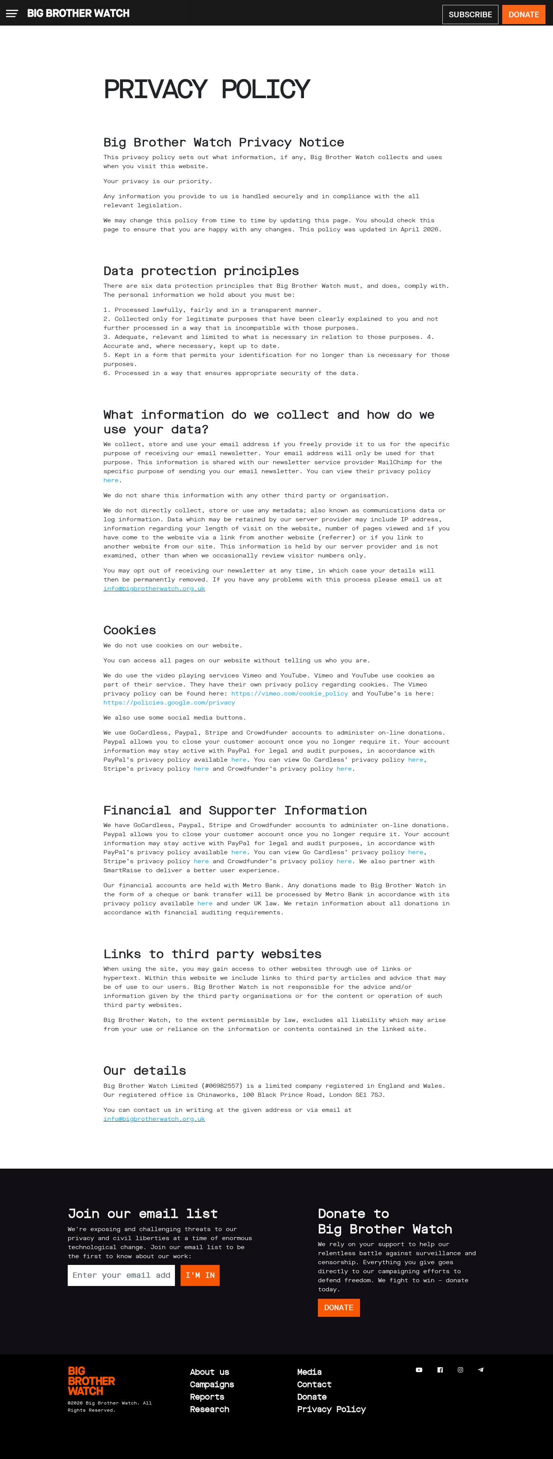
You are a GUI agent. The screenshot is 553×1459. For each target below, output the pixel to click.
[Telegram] (480, 1370)
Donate (312, 1396)
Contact (314, 1384)
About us (209, 1371)
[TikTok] (496, 1370)
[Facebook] (440, 1370)
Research (209, 1409)
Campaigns (212, 1384)
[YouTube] (419, 1370)
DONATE (524, 14)
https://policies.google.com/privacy (169, 702)
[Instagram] (460, 1370)
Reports (207, 1396)
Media (309, 1371)
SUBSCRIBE (470, 14)
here (110, 480)
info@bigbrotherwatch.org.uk (154, 588)
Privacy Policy (331, 1409)
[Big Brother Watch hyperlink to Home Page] (76, 13)
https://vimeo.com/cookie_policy (289, 693)
